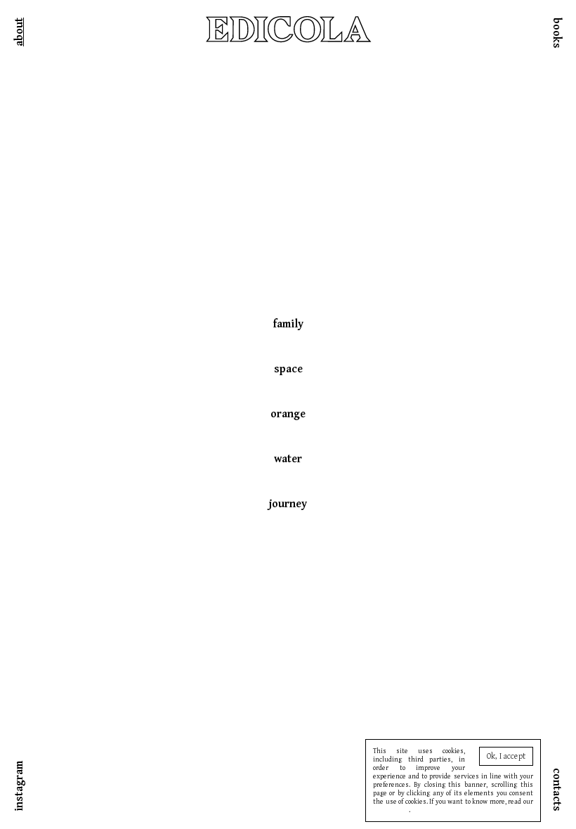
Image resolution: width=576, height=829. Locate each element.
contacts (556, 789)
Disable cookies (434, 810)
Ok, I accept (506, 756)
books (556, 33)
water (288, 459)
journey (288, 504)
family (288, 324)
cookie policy (391, 810)
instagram (19, 786)
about (19, 32)
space (288, 369)
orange (288, 414)
